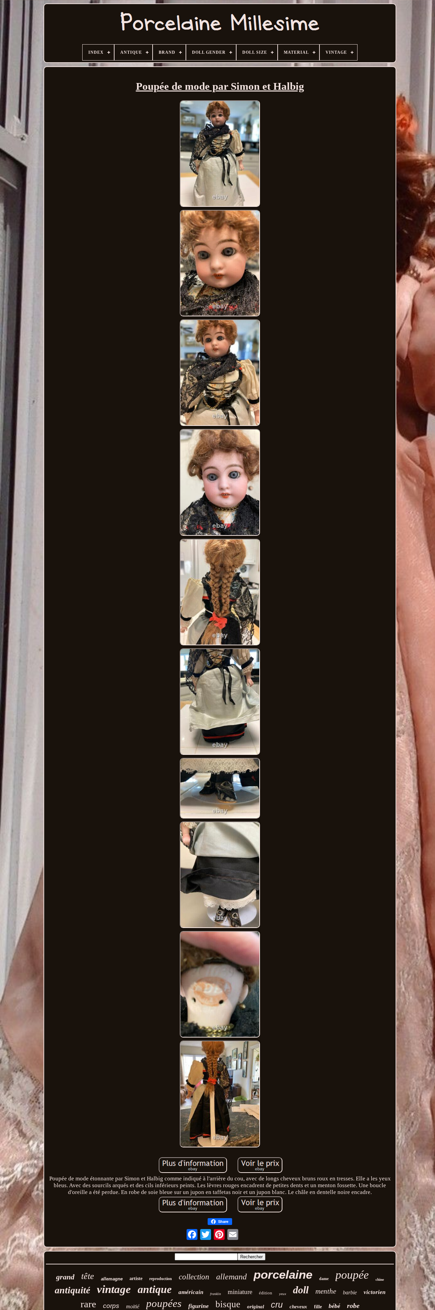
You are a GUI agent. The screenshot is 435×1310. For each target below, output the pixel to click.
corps (111, 1305)
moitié (132, 1306)
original (255, 1306)
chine (380, 1279)
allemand (231, 1276)
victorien (374, 1292)
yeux (282, 1294)
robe (353, 1305)
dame (324, 1278)
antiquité (72, 1290)
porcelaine (283, 1274)
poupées (163, 1303)
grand (65, 1277)
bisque (227, 1304)
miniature (240, 1291)
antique (155, 1289)
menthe (325, 1291)
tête (87, 1276)
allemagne (112, 1278)
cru (277, 1304)
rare (88, 1303)
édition (265, 1292)
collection (194, 1277)
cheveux (298, 1306)
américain (190, 1292)
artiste (135, 1278)
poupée (352, 1274)
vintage (114, 1289)
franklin (215, 1294)
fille (318, 1306)
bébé (334, 1306)
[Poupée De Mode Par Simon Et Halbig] (220, 154)
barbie (350, 1292)
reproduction (160, 1278)
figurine (198, 1306)
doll (301, 1289)
